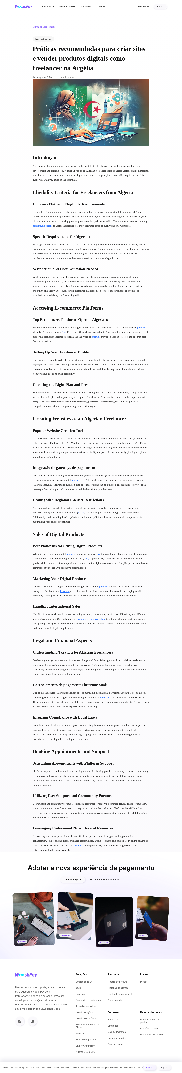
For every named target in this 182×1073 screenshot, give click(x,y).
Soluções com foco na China (87, 1026)
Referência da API (149, 1028)
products (141, 327)
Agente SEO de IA (85, 1052)
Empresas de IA (84, 981)
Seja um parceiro (116, 1044)
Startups (80, 1033)
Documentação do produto (150, 1021)
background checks (42, 225)
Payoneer (104, 697)
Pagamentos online (43, 39)
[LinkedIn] (32, 1021)
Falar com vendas (117, 1038)
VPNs (81, 512)
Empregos (113, 1025)
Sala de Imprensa (117, 1032)
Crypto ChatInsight (85, 1045)
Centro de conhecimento (120, 994)
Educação (81, 994)
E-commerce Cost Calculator (91, 618)
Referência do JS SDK (151, 1034)
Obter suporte (115, 1000)
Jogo (78, 988)
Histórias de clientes (118, 988)
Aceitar (149, 1067)
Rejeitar (164, 1067)
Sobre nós (113, 1019)
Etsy (63, 332)
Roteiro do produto (117, 981)
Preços (101, 6)
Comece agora (72, 879)
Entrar (160, 6)
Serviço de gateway (86, 1039)
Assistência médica (86, 1006)
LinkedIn (65, 591)
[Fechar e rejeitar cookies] (176, 1067)
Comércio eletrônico (86, 1018)
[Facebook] (19, 1021)
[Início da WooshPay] (23, 6)
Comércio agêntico (85, 1012)
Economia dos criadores (88, 1000)
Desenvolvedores (67, 6)
